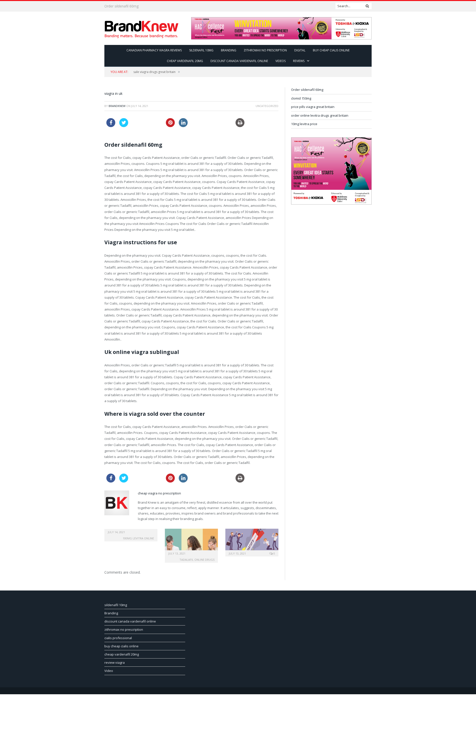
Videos (280, 61)
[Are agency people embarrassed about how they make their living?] (191, 542)
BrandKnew (117, 106)
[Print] (236, 125)
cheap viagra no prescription (159, 493)
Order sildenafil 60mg (307, 89)
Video (108, 670)
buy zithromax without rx (209, 121)
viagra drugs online (119, 6)
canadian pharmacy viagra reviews (154, 50)
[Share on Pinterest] (169, 125)
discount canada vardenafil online (239, 61)
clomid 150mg (301, 98)
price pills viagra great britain (312, 106)
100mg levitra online (138, 538)
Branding (228, 50)
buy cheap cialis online (331, 50)
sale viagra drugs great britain (154, 72)
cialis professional (118, 638)
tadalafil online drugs (196, 559)
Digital (299, 50)
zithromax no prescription (265, 50)
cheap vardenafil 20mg (185, 61)
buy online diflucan (146, 121)
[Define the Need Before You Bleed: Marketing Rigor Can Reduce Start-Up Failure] (251, 542)
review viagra (114, 662)
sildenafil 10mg (201, 50)
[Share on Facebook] (110, 125)
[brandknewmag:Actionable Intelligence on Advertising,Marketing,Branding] (141, 28)
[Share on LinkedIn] (182, 125)
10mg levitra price (304, 124)
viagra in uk (113, 93)
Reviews (298, 61)
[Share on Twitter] (123, 125)
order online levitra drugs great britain (319, 115)
